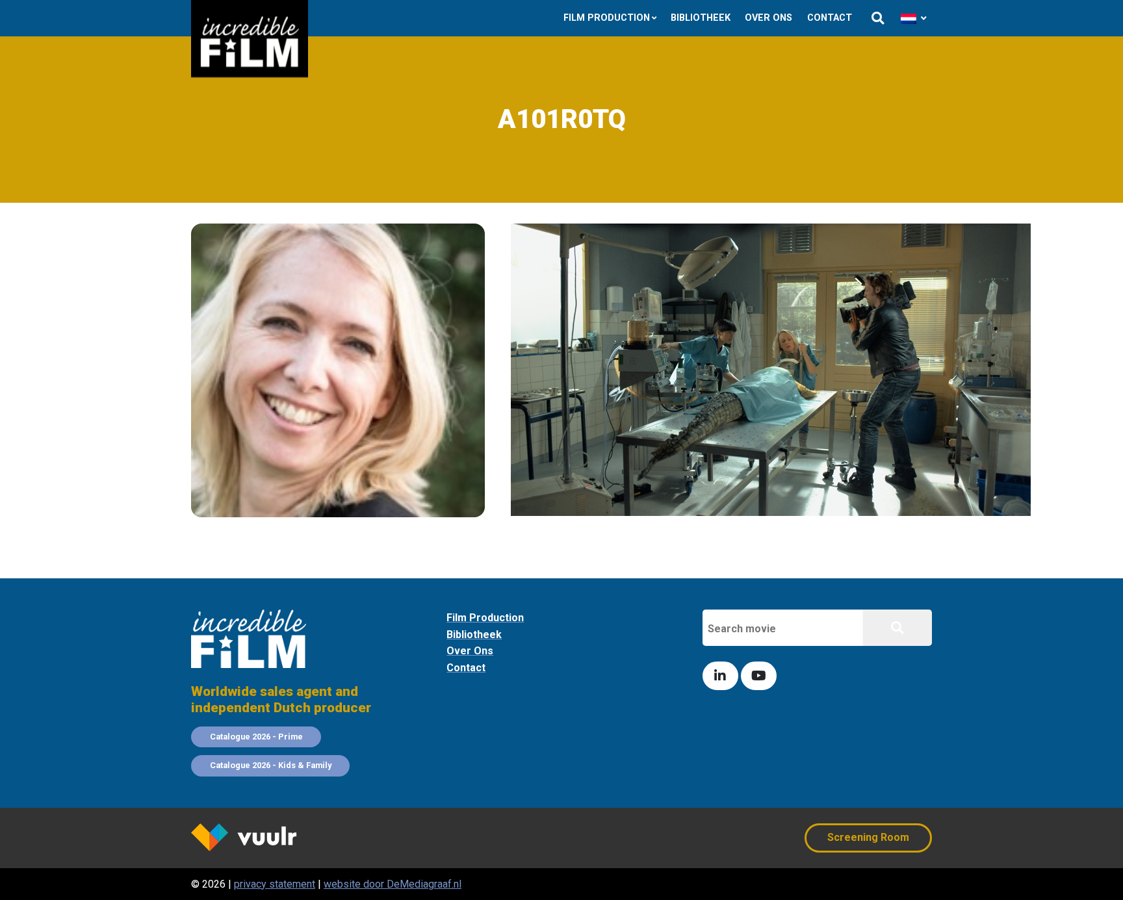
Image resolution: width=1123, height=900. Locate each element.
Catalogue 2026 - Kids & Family (270, 765)
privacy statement (274, 884)
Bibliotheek (700, 17)
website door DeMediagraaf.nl (392, 884)
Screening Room (868, 837)
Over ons (768, 17)
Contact (829, 17)
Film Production (606, 17)
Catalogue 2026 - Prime (256, 736)
